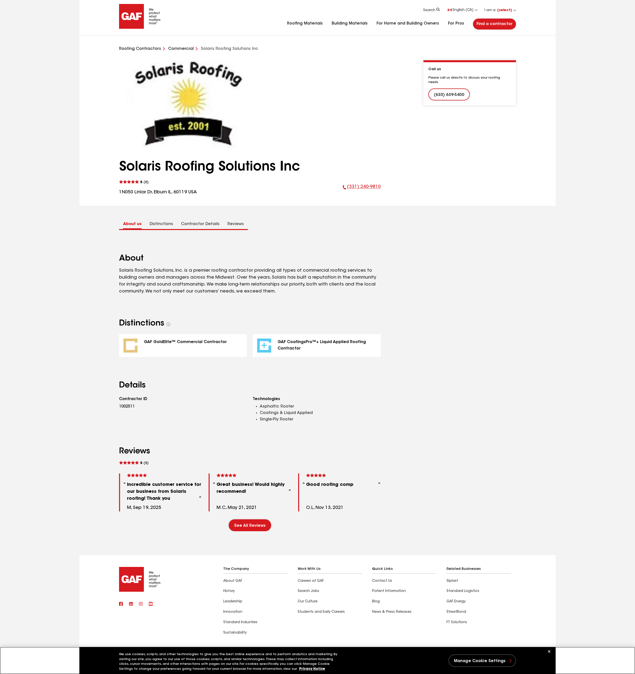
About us (132, 224)
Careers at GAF (311, 581)
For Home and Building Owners (408, 24)
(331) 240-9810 (362, 190)
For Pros (456, 24)
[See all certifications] (168, 324)
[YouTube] (151, 604)
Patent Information (389, 591)
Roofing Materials (305, 24)
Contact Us (382, 581)
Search (429, 10)
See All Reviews (250, 526)
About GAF (232, 581)
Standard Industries (240, 622)
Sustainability (235, 633)
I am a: (498, 10)
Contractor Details (200, 224)
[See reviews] (134, 182)
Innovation (232, 612)
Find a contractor (494, 24)
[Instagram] (141, 604)
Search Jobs (308, 591)
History (229, 591)
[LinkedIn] (131, 604)
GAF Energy (456, 601)
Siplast (452, 581)
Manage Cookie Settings (480, 661)
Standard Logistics (462, 591)
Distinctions (161, 224)
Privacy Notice (312, 669)
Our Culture (308, 601)
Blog (376, 601)
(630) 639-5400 (449, 95)
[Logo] (140, 28)
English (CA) (463, 10)
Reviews (235, 224)
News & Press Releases (392, 612)
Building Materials (350, 24)
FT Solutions (456, 622)
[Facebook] (121, 604)
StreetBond (456, 612)
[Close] (549, 651)
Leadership (232, 601)
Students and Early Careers (321, 612)
